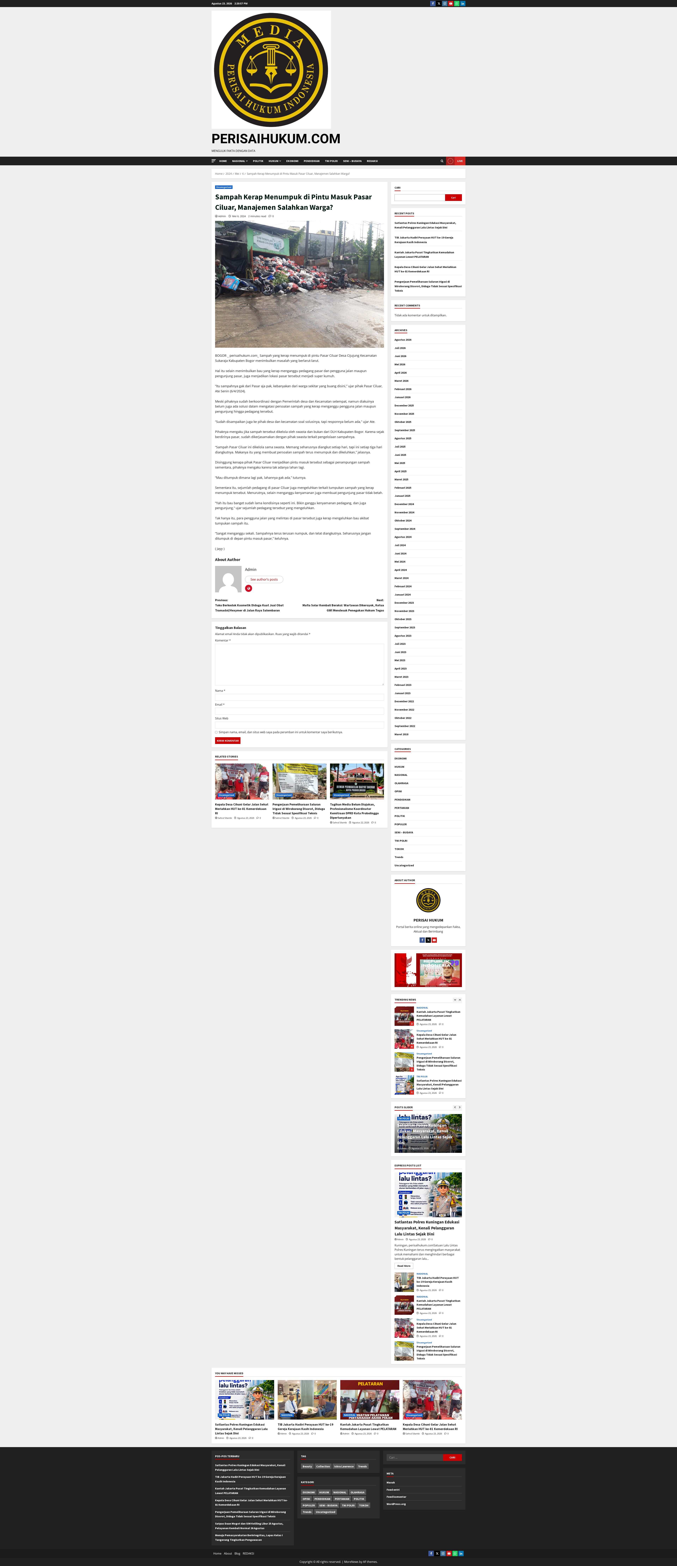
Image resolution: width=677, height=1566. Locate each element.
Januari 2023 (402, 693)
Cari (398, 187)
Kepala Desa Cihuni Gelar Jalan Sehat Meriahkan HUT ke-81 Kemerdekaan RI (241, 808)
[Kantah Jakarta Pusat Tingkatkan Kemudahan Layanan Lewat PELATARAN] (369, 1399)
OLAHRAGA (401, 783)
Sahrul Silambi (225, 817)
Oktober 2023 (403, 619)
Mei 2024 (400, 561)
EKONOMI (292, 161)
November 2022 (404, 709)
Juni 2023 (400, 652)
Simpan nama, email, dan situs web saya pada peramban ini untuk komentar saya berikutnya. (281, 732)
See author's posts (264, 579)
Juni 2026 (400, 356)
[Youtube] (450, 3)
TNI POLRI (331, 161)
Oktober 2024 (403, 520)
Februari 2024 (403, 586)
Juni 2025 (400, 455)
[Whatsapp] (456, 3)
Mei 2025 (400, 463)
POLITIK (258, 161)
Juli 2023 (400, 643)
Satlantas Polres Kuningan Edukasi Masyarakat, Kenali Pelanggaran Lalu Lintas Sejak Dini (404, 1016)
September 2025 (405, 430)
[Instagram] (444, 3)
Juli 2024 (400, 545)
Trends (399, 857)
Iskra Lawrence (344, 1466)
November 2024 (404, 512)
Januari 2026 (402, 397)
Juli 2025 (400, 446)
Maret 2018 (401, 734)
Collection (323, 1466)
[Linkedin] (462, 3)
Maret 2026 (401, 380)
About (228, 1553)
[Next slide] (460, 1000)
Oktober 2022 (403, 718)
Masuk (391, 1482)
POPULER (401, 824)
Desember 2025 (404, 405)
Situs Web (221, 718)
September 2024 (405, 528)
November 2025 (404, 413)
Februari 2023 (403, 685)
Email (220, 705)
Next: (343, 605)
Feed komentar (396, 1496)
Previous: (249, 605)
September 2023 (405, 627)
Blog (237, 1553)
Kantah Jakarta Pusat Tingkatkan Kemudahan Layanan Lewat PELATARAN (404, 1062)
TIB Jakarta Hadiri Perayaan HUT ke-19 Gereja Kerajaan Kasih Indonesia (404, 1039)
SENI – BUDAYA (352, 161)
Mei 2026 (400, 364)
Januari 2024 (402, 594)
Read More (405, 1265)
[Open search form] (442, 161)
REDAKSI (372, 161)
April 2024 (401, 570)
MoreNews (351, 1562)
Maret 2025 (401, 479)
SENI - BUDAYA (328, 1505)
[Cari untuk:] (415, 1457)
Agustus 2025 (403, 438)
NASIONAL (401, 775)
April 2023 (401, 668)
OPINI (398, 791)
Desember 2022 (404, 701)
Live (460, 161)
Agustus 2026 (403, 339)
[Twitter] (438, 3)
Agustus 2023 (403, 635)
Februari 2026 (403, 389)
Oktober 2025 (403, 422)
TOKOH (399, 849)
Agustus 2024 (403, 537)
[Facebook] (432, 3)
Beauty (307, 1466)
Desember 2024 (404, 504)
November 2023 (404, 611)
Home (223, 161)
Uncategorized (223, 187)
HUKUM (273, 161)
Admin (222, 216)
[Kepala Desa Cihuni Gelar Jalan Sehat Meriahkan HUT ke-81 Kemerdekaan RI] (242, 781)
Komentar (223, 640)
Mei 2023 (400, 660)
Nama (220, 691)
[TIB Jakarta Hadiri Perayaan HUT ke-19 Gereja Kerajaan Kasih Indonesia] (307, 1399)
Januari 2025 (402, 495)
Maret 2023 (401, 676)
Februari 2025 (403, 487)
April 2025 (401, 471)
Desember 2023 (404, 602)
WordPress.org (396, 1504)
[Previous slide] (455, 1000)
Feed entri (393, 1489)
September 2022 (405, 726)
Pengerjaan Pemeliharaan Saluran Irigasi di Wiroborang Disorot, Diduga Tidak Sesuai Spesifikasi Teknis (299, 808)
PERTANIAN (402, 808)
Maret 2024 (401, 578)
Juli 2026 (400, 348)
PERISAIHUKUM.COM (276, 138)
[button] (214, 160)
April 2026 (401, 372)
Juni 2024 (400, 553)
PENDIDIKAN (312, 161)
